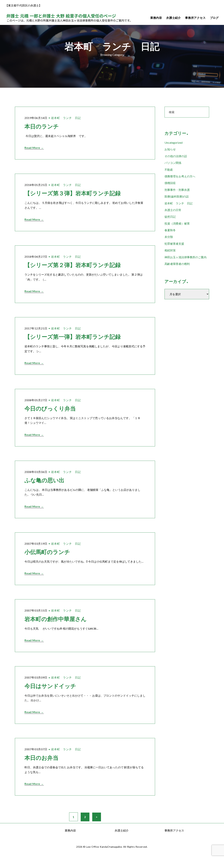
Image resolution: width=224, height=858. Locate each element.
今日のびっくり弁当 (50, 408)
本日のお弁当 (41, 757)
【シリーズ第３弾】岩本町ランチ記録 (72, 193)
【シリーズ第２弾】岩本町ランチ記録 (72, 265)
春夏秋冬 (170, 230)
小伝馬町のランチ (47, 552)
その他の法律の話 (175, 156)
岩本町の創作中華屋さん (55, 619)
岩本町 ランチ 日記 (66, 117)
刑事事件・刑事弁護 (177, 189)
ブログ (214, 17)
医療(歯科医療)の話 (176, 196)
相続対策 (170, 250)
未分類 (168, 236)
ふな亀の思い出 (44, 480)
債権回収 (170, 183)
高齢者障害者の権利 (177, 263)
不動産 (168, 169)
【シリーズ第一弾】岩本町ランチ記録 (72, 336)
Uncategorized (173, 142)
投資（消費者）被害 (177, 223)
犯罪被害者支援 (174, 243)
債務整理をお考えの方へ (179, 176)
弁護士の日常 (172, 210)
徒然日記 (170, 216)
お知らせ (170, 149)
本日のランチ (41, 126)
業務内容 (156, 17)
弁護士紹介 (173, 17)
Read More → (34, 147)
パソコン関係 (172, 162)
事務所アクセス (195, 17)
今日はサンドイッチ (50, 686)
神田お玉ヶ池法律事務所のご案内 (185, 257)
